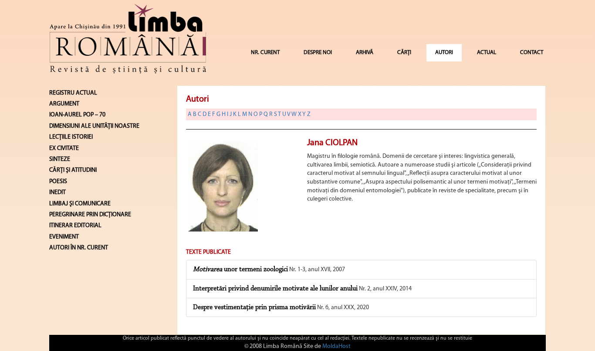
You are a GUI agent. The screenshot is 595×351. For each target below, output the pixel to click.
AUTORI (444, 52)
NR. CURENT (265, 52)
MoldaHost (336, 346)
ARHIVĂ (364, 52)
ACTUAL (486, 52)
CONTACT (531, 52)
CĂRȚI (404, 52)
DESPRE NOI (318, 52)
